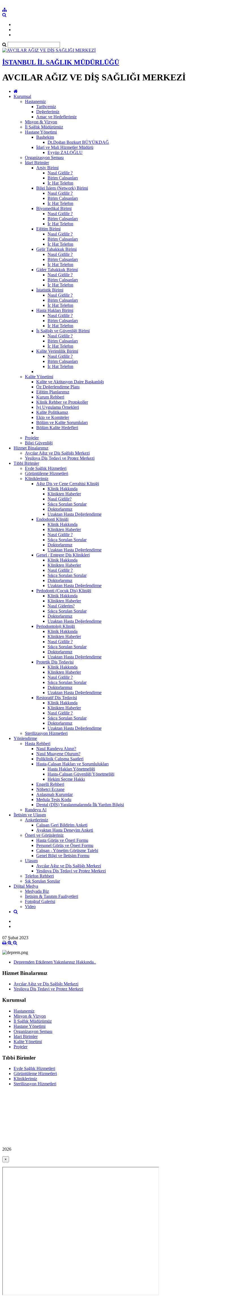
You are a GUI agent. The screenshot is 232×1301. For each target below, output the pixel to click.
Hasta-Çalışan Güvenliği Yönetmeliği (81, 774)
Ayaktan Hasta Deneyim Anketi (64, 830)
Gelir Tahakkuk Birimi (56, 249)
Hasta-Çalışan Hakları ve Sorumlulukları (72, 763)
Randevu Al (35, 809)
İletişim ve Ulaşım (30, 814)
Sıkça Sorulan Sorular (67, 504)
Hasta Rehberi (37, 743)
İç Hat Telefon (60, 183)
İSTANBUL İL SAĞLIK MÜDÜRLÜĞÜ (60, 62)
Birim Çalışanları (63, 178)
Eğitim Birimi (48, 228)
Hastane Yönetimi (41, 132)
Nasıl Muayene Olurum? (58, 753)
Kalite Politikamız (52, 412)
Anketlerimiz (36, 820)
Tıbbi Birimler (26, 463)
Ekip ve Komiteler (52, 417)
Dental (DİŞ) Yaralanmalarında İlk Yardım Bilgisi (80, 804)
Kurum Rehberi (50, 397)
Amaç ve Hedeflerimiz (56, 116)
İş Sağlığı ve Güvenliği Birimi (63, 330)
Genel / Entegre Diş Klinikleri (63, 555)
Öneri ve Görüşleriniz (44, 835)
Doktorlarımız (60, 509)
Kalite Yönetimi (39, 376)
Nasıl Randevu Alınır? (56, 748)
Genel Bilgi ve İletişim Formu (62, 855)
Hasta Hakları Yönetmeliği (71, 769)
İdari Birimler (37, 162)
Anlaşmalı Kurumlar (54, 794)
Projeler (32, 437)
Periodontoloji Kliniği (55, 626)
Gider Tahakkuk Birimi (57, 269)
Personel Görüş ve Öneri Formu (64, 845)
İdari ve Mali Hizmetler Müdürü (64, 147)
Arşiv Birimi (47, 167)
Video (30, 906)
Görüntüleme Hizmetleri (46, 473)
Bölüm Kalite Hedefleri (57, 427)
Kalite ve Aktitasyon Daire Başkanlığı (70, 381)
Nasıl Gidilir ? (60, 172)
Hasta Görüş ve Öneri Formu (62, 840)
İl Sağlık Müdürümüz (44, 127)
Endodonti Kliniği (52, 519)
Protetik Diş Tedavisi (55, 662)
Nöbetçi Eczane (50, 789)
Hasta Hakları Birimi (54, 310)
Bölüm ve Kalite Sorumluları (62, 422)
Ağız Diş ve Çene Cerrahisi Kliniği (67, 483)
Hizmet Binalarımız (31, 448)
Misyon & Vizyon (41, 121)
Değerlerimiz (47, 111)
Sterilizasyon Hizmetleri (46, 733)
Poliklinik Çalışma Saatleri (59, 758)
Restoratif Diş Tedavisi (56, 697)
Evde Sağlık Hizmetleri (45, 468)
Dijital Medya (26, 886)
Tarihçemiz (46, 106)
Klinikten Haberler (64, 493)
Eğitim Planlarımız (52, 392)
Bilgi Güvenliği (39, 442)
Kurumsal (22, 96)
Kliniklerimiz (36, 478)
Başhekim (45, 137)
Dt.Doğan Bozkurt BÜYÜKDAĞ (78, 142)
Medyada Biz (37, 891)
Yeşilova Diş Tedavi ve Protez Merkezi (59, 458)
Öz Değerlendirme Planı (58, 386)
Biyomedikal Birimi (54, 208)
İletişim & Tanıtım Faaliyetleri (51, 896)
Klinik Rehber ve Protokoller (62, 402)
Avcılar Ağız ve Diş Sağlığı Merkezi (57, 453)
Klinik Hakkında (63, 488)
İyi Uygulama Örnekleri (57, 407)
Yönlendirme (25, 738)
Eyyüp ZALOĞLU (65, 152)
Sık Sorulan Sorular (42, 881)
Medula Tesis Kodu (53, 799)
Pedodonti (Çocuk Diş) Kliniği (63, 590)
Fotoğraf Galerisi (40, 901)
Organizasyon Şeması (44, 157)
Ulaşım (31, 860)
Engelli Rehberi (50, 784)
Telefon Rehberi (39, 876)
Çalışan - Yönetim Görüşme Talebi (67, 850)
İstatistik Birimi (49, 290)
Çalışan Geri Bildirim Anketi (61, 825)
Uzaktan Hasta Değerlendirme (75, 514)
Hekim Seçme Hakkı (66, 779)
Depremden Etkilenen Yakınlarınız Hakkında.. (55, 962)
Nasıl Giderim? (61, 606)
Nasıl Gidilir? (60, 499)
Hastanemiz (35, 101)
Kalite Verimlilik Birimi (57, 351)
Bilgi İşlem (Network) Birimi (62, 188)
